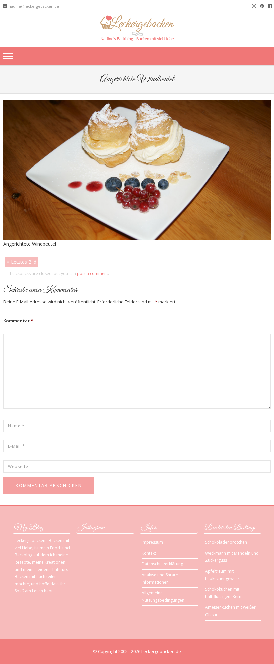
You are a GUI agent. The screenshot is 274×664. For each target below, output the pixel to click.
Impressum (152, 542)
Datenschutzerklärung (162, 564)
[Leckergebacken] (137, 28)
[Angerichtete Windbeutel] (137, 169)
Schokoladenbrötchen (226, 542)
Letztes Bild (23, 262)
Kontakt (149, 553)
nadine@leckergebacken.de (34, 6)
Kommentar (18, 321)
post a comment (92, 273)
